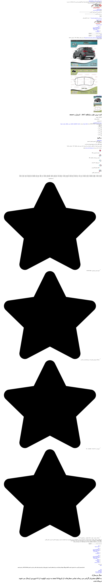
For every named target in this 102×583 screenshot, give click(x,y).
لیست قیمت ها (99, 36)
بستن (101, 565)
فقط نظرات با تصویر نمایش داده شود (93, 141)
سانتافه (67, 123)
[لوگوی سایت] (96, 8)
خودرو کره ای (89, 37)
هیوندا (86, 37)
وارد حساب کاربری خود (89, 147)
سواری (64, 123)
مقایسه (98, 561)
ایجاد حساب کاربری (96, 10)
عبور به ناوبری (99, 0)
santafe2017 (76, 123)
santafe (72, 123)
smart (79, 123)
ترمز (69, 123)
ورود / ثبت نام (97, 562)
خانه (101, 37)
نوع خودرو (94, 37)
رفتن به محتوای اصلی (92, 0)
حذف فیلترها (99, 140)
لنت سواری (98, 37)
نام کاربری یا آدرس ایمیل (96, 12)
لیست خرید (95, 29)
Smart (87, 123)
